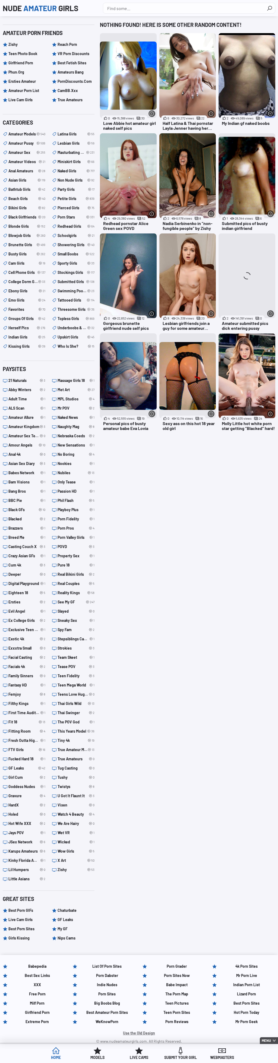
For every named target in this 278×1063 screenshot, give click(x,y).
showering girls (76, 244)
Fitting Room (26, 731)
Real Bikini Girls (76, 574)
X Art (76, 860)
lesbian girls (76, 143)
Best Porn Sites (21, 928)
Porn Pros (76, 528)
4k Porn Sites (246, 966)
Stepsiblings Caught (76, 639)
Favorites (26, 309)
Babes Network (26, 472)
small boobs (76, 254)
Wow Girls (76, 851)
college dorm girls (26, 281)
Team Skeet (76, 657)
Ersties (26, 602)
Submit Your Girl (180, 1057)
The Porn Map (176, 994)
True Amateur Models (76, 749)
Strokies (76, 648)
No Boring (76, 454)
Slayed (76, 611)
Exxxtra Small (26, 648)
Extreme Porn (37, 1021)
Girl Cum (26, 777)
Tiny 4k (76, 740)
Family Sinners (26, 675)
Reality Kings (76, 592)
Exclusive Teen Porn (26, 629)
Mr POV (76, 408)
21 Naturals (26, 380)
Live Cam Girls (20, 99)
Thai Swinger (76, 712)
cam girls (26, 263)
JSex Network (26, 842)
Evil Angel (26, 611)
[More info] (152, 113)
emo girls (26, 300)
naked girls (76, 171)
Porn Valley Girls (76, 537)
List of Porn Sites (107, 966)
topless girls (76, 318)
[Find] (270, 8)
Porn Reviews (176, 1021)
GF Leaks (26, 768)
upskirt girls (76, 337)
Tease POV (76, 666)
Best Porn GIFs (20, 910)
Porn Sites (107, 994)
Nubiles (76, 472)
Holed (26, 814)
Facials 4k (26, 666)
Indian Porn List (246, 984)
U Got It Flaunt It (76, 795)
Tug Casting (76, 768)
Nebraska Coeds (76, 436)
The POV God (76, 722)
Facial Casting (26, 657)
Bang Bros (26, 491)
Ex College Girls (26, 620)
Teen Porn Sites (176, 1012)
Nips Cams (66, 938)
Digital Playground (26, 583)
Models (97, 1057)
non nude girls (76, 180)
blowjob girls (26, 235)
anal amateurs (26, 171)
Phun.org (16, 72)
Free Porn (37, 994)
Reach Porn (67, 44)
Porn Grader (177, 966)
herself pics (26, 327)
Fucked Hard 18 (26, 759)
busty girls (26, 254)
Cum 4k (26, 565)
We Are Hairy (76, 823)
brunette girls (26, 244)
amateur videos (26, 161)
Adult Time (26, 399)
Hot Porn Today (246, 1012)
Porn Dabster (107, 975)
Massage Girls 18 (76, 380)
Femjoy (26, 694)
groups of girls (26, 318)
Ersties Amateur (22, 81)
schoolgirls (76, 235)
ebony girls (26, 291)
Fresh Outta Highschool (26, 740)
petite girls (76, 198)
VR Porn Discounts (73, 53)
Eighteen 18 (26, 592)
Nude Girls (40, 8)
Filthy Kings (26, 703)
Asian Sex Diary (26, 463)
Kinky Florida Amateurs (26, 860)
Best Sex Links (37, 975)
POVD (76, 546)
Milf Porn (37, 1003)
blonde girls (26, 226)
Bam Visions (26, 482)
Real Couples (76, 583)
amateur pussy (26, 143)
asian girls (26, 180)
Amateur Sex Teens (26, 436)
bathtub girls (26, 189)
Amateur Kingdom (26, 426)
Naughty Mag (76, 426)
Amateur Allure (26, 417)
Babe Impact (177, 984)
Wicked (76, 842)
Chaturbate (67, 910)
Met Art (76, 389)
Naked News (76, 417)
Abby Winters (26, 389)
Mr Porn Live (246, 975)
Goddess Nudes (26, 786)
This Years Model (76, 731)
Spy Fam (76, 629)
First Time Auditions (26, 712)
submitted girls (76, 281)
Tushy (76, 777)
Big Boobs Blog (107, 1003)
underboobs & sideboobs (76, 327)
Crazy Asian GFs (26, 555)
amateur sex (26, 152)
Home (56, 1057)
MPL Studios (76, 399)
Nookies (76, 463)
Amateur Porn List (23, 90)
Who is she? (76, 346)
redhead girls (76, 226)
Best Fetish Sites (72, 63)
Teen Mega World (76, 685)
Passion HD (76, 491)
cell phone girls (26, 272)
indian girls (26, 337)
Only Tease (76, 482)
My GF (63, 928)
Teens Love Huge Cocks (76, 694)
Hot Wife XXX (26, 823)
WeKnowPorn (107, 1021)
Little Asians (26, 879)
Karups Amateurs (26, 851)
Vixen (76, 805)
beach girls (26, 198)
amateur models (26, 134)
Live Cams (139, 1057)
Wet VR (76, 832)
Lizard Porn (246, 994)
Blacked (26, 519)
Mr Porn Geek (246, 1021)
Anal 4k (26, 454)
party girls (76, 189)
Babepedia (37, 966)
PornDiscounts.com (75, 81)
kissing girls (26, 346)
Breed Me (26, 537)
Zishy (13, 44)
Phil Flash (76, 500)
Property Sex (76, 555)
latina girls (76, 134)
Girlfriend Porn (20, 63)
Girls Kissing (19, 938)
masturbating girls (76, 152)
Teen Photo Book (22, 53)
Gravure (26, 795)
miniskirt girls (76, 161)
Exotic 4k (26, 639)
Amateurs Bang (71, 72)
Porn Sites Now (177, 975)
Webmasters (222, 1057)
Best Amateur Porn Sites (107, 1012)
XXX (37, 984)
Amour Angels (26, 445)
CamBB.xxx (68, 90)
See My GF (76, 602)
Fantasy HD (26, 685)
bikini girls (26, 207)
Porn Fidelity (76, 519)
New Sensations (76, 445)
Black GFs (26, 509)
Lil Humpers (26, 869)
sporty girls (76, 263)
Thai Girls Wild (76, 703)
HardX (26, 805)
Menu (266, 1040)
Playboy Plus (76, 509)
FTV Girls (26, 749)
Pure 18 (76, 565)
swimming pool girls (76, 291)
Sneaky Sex (76, 620)
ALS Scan (26, 408)
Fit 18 (26, 722)
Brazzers (26, 528)
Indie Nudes (107, 984)
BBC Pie (26, 500)
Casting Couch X (26, 546)
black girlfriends (26, 217)
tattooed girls (76, 300)
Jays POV (26, 832)
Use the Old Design (139, 1033)
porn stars (76, 217)
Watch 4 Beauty (76, 814)
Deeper (26, 574)
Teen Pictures (177, 1003)
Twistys (76, 786)
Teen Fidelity (76, 675)
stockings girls (76, 272)
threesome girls (76, 309)
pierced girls (76, 207)
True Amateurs (70, 99)
